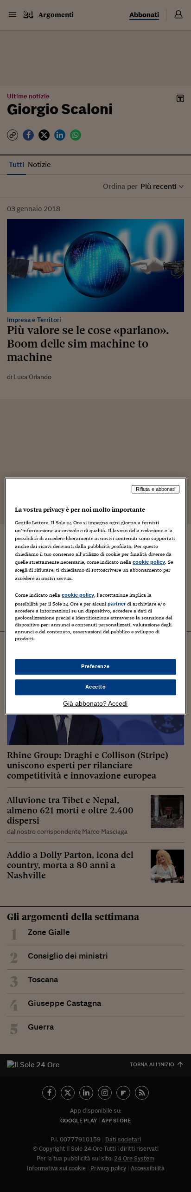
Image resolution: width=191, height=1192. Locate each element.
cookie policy (149, 562)
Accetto (95, 686)
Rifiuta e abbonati (155, 489)
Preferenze (95, 666)
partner (117, 603)
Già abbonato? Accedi (95, 703)
